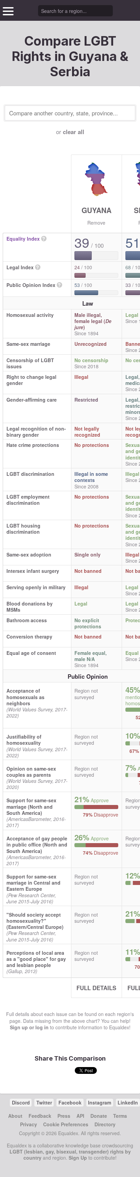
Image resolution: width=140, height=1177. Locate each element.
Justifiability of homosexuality (23, 739)
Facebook (70, 1102)
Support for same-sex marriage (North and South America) (31, 806)
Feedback (40, 1115)
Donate (98, 1115)
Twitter (44, 1102)
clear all (73, 132)
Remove (96, 222)
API (80, 1115)
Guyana (96, 210)
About (15, 1115)
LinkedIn (128, 1102)
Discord (21, 1102)
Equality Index (23, 238)
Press (63, 1115)
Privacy (28, 1124)
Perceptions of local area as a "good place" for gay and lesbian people (36, 958)
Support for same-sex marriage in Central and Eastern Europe (33, 882)
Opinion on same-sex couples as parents (31, 771)
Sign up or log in (29, 1027)
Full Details (96, 988)
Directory (105, 1124)
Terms (120, 1115)
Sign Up (78, 1157)
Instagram (99, 1102)
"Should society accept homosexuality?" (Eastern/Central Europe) (35, 920)
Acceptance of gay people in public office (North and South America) (36, 844)
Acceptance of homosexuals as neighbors (25, 696)
